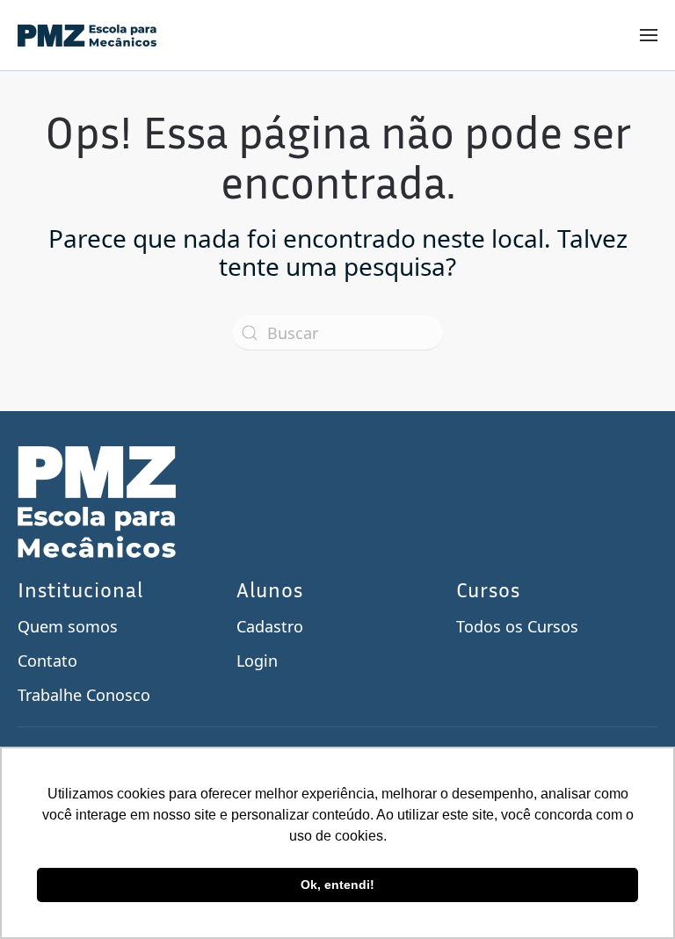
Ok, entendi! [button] (337, 885)
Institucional (80, 589)
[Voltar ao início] (87, 35)
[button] (648, 35)
